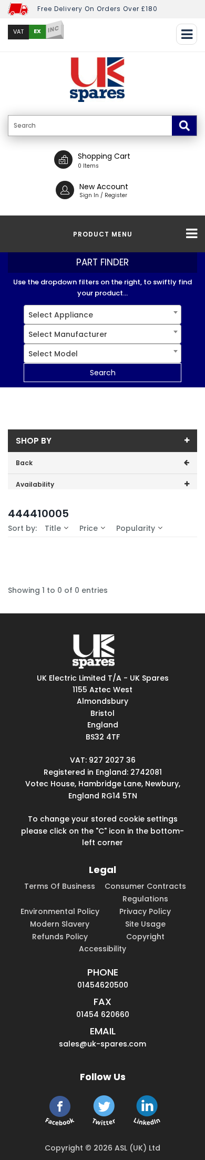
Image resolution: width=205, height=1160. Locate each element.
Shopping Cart (104, 156)
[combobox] (102, 314)
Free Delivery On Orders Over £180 (97, 8)
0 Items (88, 166)
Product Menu (102, 234)
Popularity (135, 528)
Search (103, 372)
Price (88, 528)
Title (53, 528)
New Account (103, 186)
